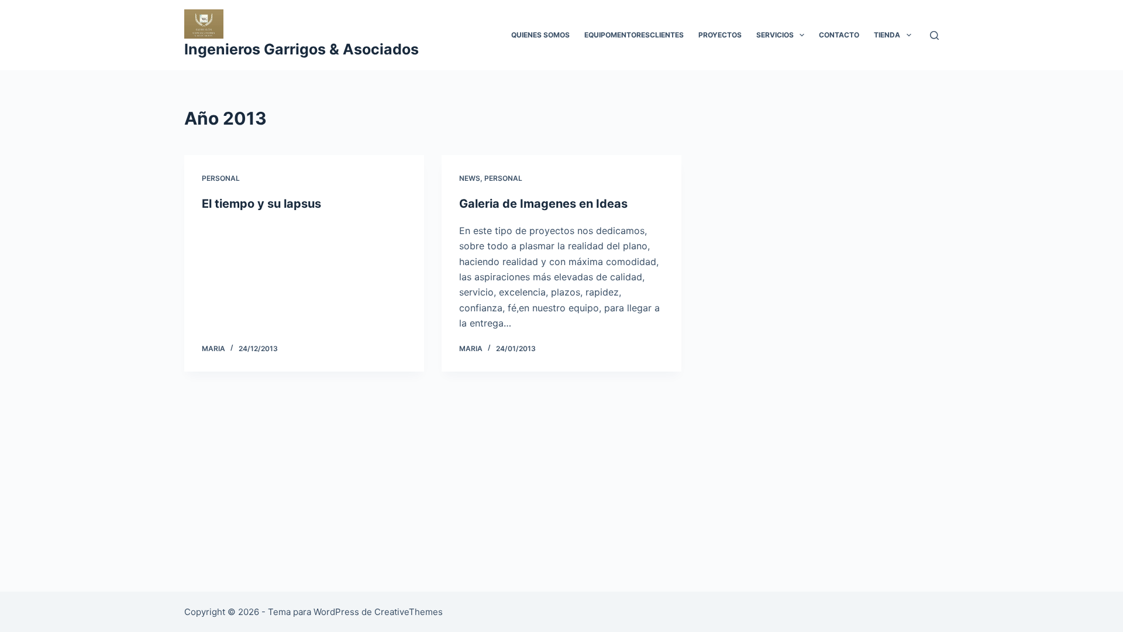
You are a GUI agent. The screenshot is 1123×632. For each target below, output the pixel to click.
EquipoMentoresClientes (634, 34)
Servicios (775, 34)
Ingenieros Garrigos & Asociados (301, 49)
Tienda (887, 34)
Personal (221, 178)
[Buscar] (934, 35)
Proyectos (720, 34)
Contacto (839, 34)
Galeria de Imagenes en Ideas (543, 204)
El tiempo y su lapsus (261, 204)
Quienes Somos (540, 34)
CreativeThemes (408, 611)
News (469, 178)
